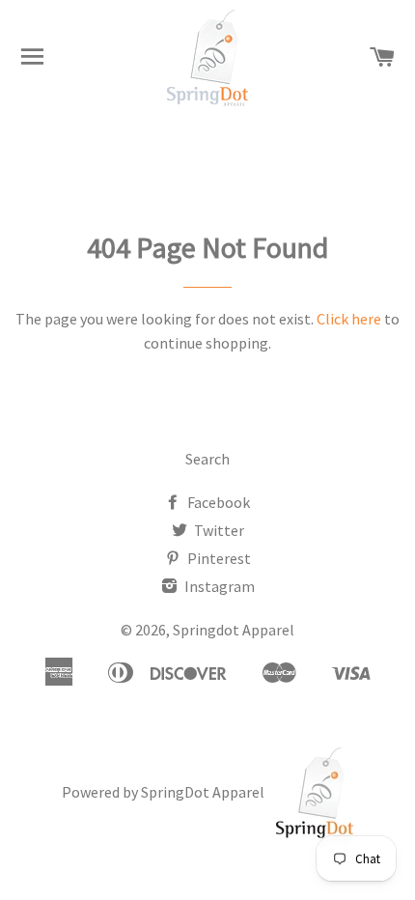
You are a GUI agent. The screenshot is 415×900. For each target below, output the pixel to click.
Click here (349, 318)
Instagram (218, 586)
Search (207, 458)
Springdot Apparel (233, 629)
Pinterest (217, 558)
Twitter (217, 530)
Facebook (217, 502)
